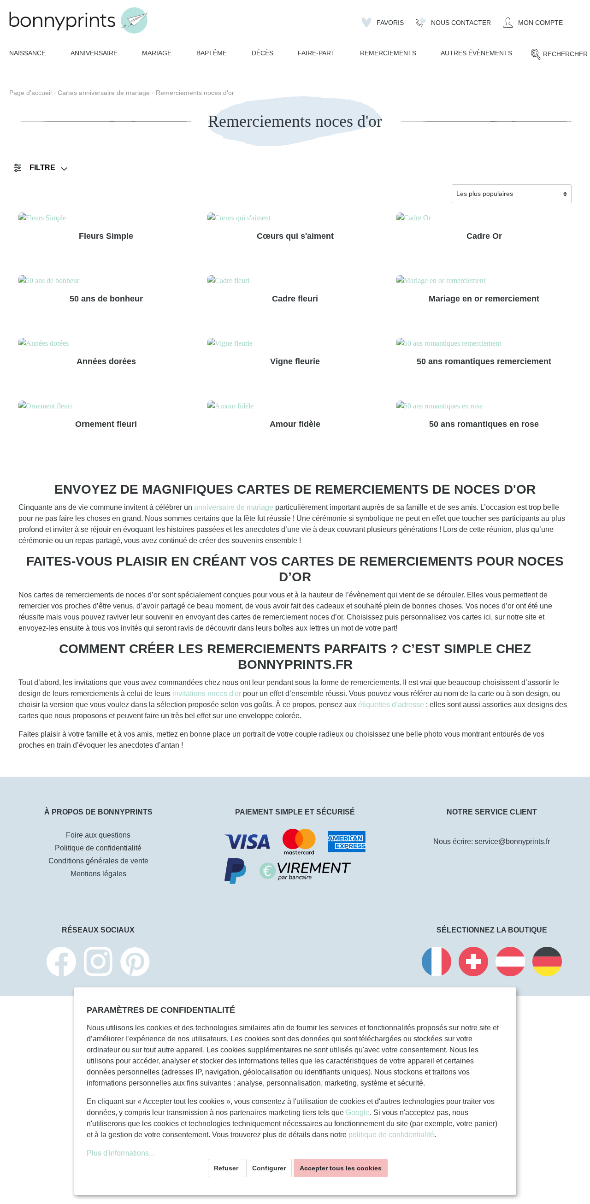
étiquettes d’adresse (391, 704)
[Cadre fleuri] (295, 280)
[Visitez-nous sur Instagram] (98, 963)
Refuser (226, 1168)
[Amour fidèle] (295, 406)
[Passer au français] (436, 963)
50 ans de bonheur (106, 298)
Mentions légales (98, 874)
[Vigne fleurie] (295, 343)
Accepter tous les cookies (341, 1168)
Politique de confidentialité (98, 848)
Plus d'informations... (120, 1153)
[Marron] (248, 317)
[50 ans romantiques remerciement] (484, 343)
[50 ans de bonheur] (106, 280)
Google (358, 1112)
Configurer (269, 1168)
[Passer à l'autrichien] (510, 963)
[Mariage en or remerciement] (484, 280)
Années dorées (106, 361)
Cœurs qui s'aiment (295, 236)
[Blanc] (219, 317)
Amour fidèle (295, 424)
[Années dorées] (106, 343)
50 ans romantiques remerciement (484, 361)
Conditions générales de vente (98, 861)
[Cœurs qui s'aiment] (295, 218)
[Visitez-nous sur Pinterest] (135, 963)
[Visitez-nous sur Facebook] (61, 963)
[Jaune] (423, 254)
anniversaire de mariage (233, 507)
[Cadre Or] (484, 218)
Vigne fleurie (295, 361)
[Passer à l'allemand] (547, 963)
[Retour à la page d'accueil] (78, 20)
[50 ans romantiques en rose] (484, 406)
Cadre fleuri (295, 298)
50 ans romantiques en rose (484, 424)
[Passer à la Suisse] (473, 963)
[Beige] (30, 254)
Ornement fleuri (106, 424)
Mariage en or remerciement (484, 298)
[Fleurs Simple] (106, 218)
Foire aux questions (98, 835)
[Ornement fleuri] (106, 406)
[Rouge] (437, 254)
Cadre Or (484, 236)
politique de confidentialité (391, 1135)
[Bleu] (45, 254)
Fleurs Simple (106, 236)
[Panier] (575, 19)
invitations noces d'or (206, 693)
